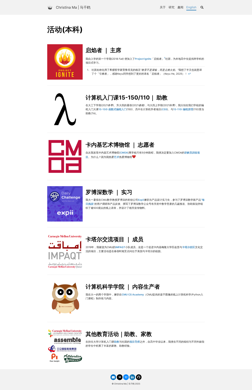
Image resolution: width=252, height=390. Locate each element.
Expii (141, 199)
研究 (172, 7)
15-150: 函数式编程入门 (113, 109)
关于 (163, 7)
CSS (164, 109)
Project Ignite (143, 58)
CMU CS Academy (133, 294)
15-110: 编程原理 (183, 109)
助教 (116, 341)
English (191, 7)
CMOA (124, 152)
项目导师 (135, 341)
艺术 (116, 157)
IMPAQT (120, 247)
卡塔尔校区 (188, 247)
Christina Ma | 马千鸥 (73, 7)
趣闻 (180, 7)
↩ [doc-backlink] (189, 73)
